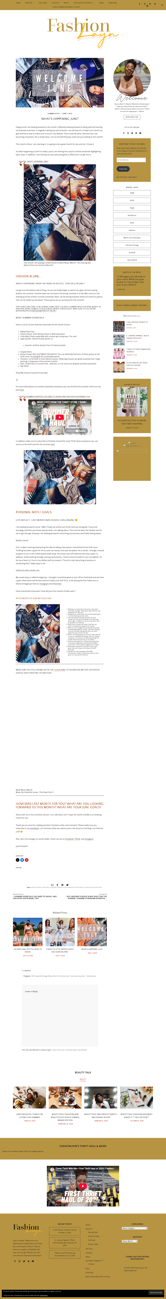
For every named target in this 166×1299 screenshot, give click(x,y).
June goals (53, 887)
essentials (34, 887)
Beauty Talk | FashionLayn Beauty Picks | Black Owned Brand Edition (65, 1117)
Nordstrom (132, 215)
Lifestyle (55, 3)
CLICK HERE (59, 670)
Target (132, 208)
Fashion (28, 3)
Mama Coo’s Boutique (132, 238)
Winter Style (93, 1244)
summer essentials (68, 887)
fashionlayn (46, 887)
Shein (132, 223)
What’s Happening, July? (92, 949)
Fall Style (91, 1240)
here (22, 390)
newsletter (34, 828)
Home (18, 3)
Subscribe (112, 3)
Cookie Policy (44, 1295)
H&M (132, 193)
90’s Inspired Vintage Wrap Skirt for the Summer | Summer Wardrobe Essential (87, 897)
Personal (59, 887)
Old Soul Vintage (132, 245)
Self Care (43, 3)
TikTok (52, 311)
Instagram (37, 311)
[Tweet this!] (67, 885)
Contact (91, 1264)
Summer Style (54, 114)
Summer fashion (79, 887)
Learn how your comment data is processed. (69, 1050)
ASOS (132, 200)
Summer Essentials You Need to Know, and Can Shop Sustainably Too (58, 397)
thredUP (36, 356)
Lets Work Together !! (83, 3)
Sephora (132, 230)
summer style (88, 887)
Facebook (69, 839)
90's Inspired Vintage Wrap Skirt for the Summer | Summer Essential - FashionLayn (63, 976)
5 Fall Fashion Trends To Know (65, 1230)
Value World (132, 260)
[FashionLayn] (83, 31)
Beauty (83, 1079)
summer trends (97, 887)
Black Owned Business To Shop (66, 7)
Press (101, 3)
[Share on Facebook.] (57, 885)
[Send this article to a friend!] (52, 885)
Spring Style (93, 1232)
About (66, 3)
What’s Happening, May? (37, 161)
